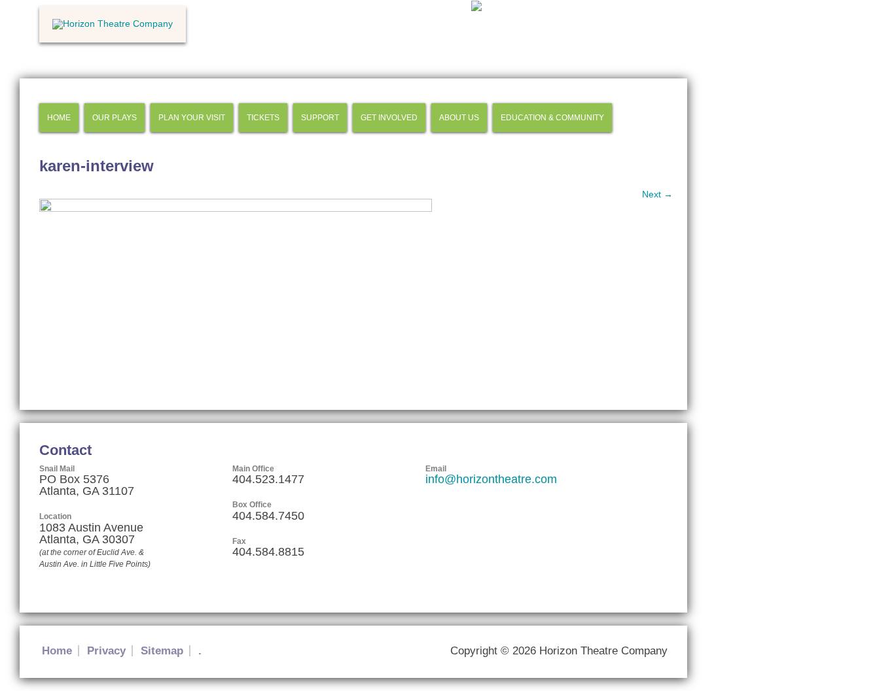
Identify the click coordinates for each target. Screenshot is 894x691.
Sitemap (162, 650)
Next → (657, 194)
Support (320, 117)
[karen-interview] (235, 208)
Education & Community (552, 117)
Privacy (106, 650)
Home (59, 117)
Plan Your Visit (191, 117)
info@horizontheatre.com (491, 479)
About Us (459, 117)
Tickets (263, 117)
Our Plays (114, 117)
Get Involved (389, 117)
